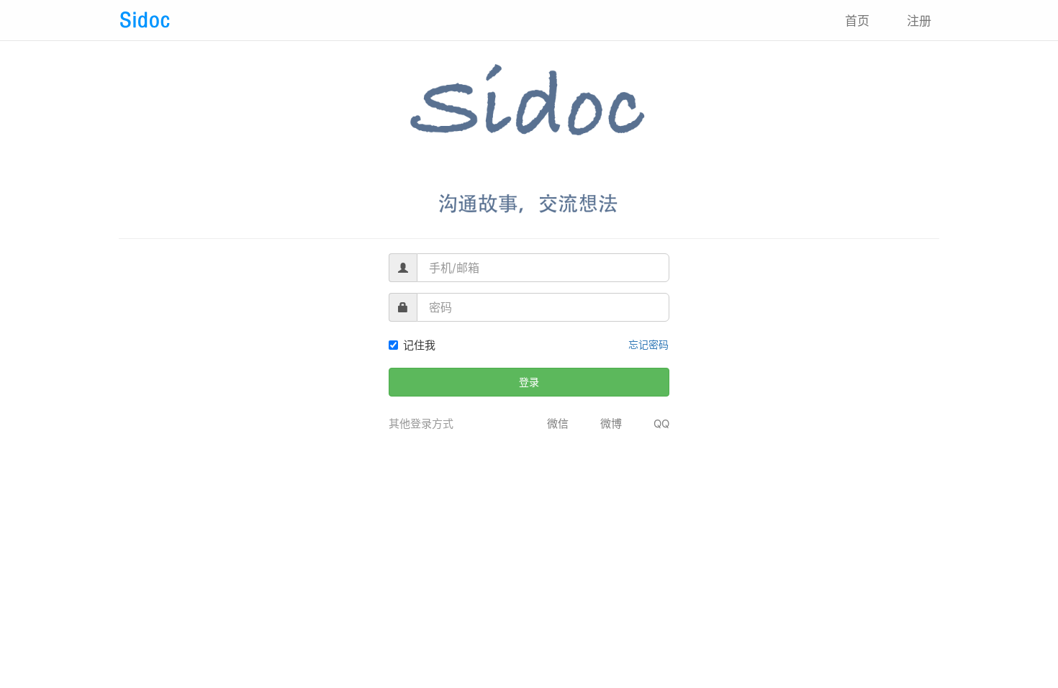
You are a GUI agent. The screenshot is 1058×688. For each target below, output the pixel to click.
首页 (857, 21)
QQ (661, 423)
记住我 (419, 345)
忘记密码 (648, 344)
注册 (919, 21)
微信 (558, 423)
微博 (611, 423)
